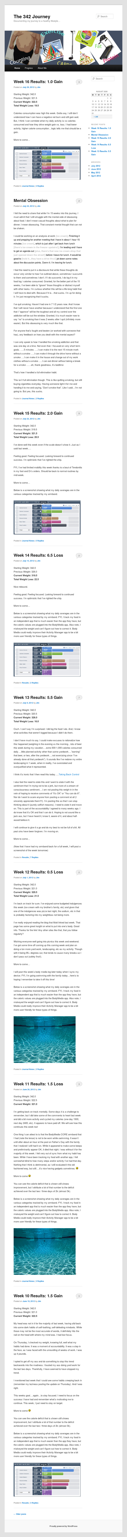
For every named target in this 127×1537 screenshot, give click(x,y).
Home (17, 67)
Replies (40, 186)
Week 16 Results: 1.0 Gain (38, 81)
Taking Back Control (69, 774)
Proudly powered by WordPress (63, 1526)
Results (25, 682)
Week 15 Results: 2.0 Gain (38, 413)
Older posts (20, 1514)
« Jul (96, 116)
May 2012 (95, 172)
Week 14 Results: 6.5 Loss (38, 555)
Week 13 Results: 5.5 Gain (38, 697)
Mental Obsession (31, 200)
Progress (29, 67)
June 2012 (96, 169)
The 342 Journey (32, 16)
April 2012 (96, 175)
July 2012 (95, 165)
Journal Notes (28, 186)
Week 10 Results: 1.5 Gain (38, 1295)
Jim (38, 87)
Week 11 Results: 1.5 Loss (38, 1084)
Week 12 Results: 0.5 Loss (38, 872)
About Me (42, 67)
